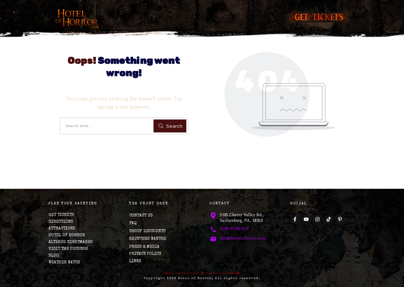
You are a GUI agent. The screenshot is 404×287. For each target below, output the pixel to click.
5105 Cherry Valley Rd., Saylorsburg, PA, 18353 (242, 218)
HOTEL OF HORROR (67, 235)
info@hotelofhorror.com (243, 238)
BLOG (54, 256)
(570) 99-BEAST (234, 229)
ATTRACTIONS (62, 229)
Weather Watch (64, 262)
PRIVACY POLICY (145, 254)
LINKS (135, 261)
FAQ (132, 223)
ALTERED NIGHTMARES (71, 242)
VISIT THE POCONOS (68, 249)
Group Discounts (147, 231)
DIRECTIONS (61, 222)
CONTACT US (141, 216)
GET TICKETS (61, 215)
